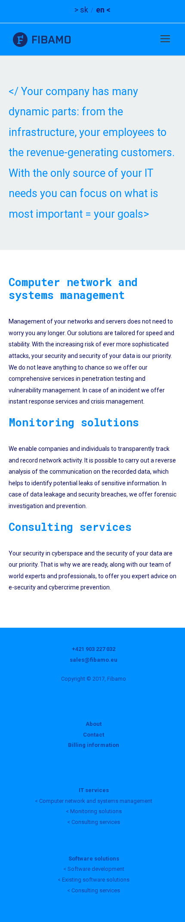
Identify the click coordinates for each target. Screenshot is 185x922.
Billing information (93, 745)
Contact (93, 734)
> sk (81, 9)
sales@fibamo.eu (93, 660)
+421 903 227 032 (93, 649)
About (94, 724)
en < (103, 9)
